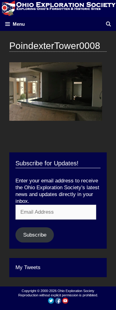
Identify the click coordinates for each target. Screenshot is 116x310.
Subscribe (34, 235)
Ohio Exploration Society (76, 291)
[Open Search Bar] (108, 24)
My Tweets (28, 267)
